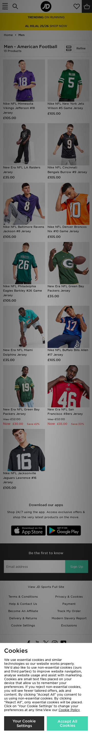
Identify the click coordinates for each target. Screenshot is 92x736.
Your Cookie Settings (24, 723)
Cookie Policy (69, 710)
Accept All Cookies (67, 723)
